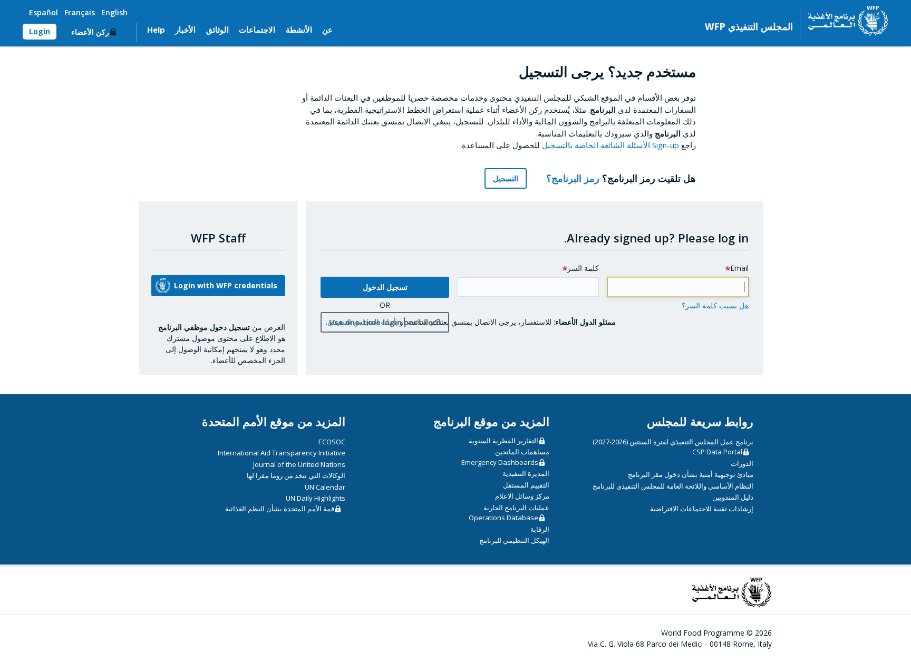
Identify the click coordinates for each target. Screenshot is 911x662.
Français (79, 12)
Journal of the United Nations (299, 464)
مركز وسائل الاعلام (522, 496)
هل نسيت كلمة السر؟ (715, 305)
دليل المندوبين (732, 497)
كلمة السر (583, 268)
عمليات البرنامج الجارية (516, 507)
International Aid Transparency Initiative (281, 452)
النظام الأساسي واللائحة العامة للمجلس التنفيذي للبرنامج (673, 486)
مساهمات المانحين (522, 451)
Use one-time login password (385, 322)
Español (43, 12)
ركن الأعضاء (90, 32)
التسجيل (505, 178)
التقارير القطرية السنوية (503, 440)
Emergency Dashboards (499, 462)
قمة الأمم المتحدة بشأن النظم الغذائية (279, 508)
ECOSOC (331, 441)
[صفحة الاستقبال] (844, 20)
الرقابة (539, 529)
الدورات (742, 463)
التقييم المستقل (526, 485)
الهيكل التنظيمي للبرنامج (514, 540)
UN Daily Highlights (315, 498)
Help (156, 29)
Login (39, 31)
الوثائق (217, 29)
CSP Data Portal (717, 451)
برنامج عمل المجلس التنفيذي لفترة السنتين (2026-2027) (673, 441)
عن (327, 29)
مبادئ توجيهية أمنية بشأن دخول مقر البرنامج (690, 474)
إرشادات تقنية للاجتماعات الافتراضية (701, 508)
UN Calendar (325, 487)
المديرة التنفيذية (525, 473)
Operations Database (503, 517)
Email (739, 268)
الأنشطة (299, 29)
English (114, 12)
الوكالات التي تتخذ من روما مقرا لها (296, 475)
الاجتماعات (257, 29)
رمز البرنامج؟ (571, 178)
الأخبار (185, 29)
